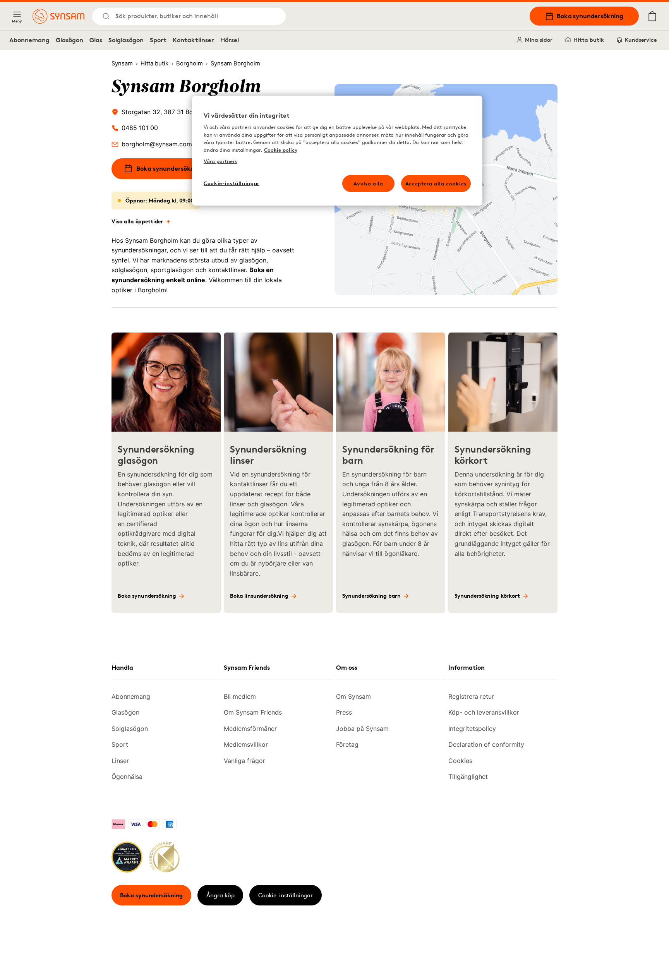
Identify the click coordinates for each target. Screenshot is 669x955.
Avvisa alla (368, 183)
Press (344, 712)
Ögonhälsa (127, 776)
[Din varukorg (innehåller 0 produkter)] (652, 16)
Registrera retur (471, 696)
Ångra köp (220, 895)
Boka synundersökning (590, 16)
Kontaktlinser (193, 40)
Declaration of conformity (486, 744)
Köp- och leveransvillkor (483, 712)
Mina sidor (538, 39)
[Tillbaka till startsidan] (58, 16)
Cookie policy (280, 150)
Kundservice (641, 39)
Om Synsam (353, 696)
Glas (95, 40)
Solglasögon (126, 40)
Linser (120, 761)
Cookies (460, 761)
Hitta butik (588, 39)
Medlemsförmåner (250, 728)
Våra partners (220, 161)
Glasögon (69, 40)
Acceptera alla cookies (436, 183)
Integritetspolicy (472, 728)
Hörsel (229, 40)
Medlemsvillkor (246, 744)
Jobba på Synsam (362, 728)
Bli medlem (240, 696)
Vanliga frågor (244, 761)
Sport (158, 40)
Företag (347, 744)
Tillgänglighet (468, 776)
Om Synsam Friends (253, 712)
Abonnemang (29, 40)
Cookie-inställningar (285, 895)
